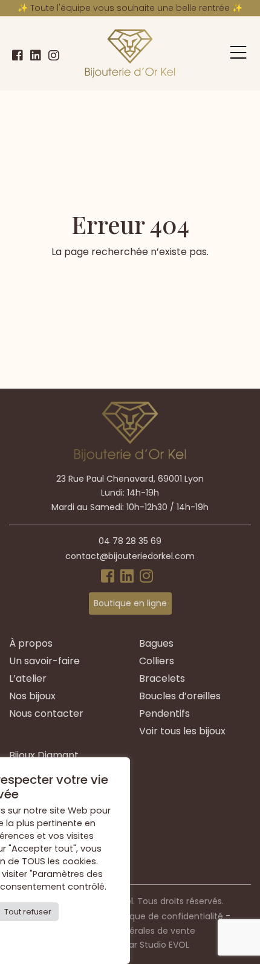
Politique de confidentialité (166, 916)
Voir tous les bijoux (182, 731)
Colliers (156, 661)
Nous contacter (46, 713)
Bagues (156, 643)
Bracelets (162, 678)
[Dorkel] (130, 53)
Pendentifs (164, 713)
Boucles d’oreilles (180, 696)
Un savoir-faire (44, 661)
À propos (31, 643)
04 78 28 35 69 (130, 541)
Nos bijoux (32, 696)
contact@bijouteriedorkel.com (130, 556)
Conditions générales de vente (130, 931)
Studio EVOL (164, 945)
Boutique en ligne (130, 603)
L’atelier (28, 678)
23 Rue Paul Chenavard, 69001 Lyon (130, 479)
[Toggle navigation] (238, 52)
